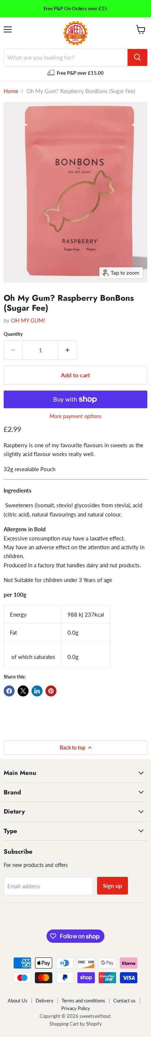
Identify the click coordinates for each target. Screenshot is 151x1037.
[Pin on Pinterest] (50, 690)
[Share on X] (23, 690)
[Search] (137, 57)
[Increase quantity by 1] (67, 350)
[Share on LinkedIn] (37, 690)
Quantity (13, 334)
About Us (17, 1001)
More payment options (75, 416)
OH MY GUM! (28, 320)
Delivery (45, 1001)
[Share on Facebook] (9, 690)
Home (11, 91)
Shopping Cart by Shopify (75, 1024)
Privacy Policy (75, 1008)
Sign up (112, 885)
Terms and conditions (83, 1001)
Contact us (124, 1001)
